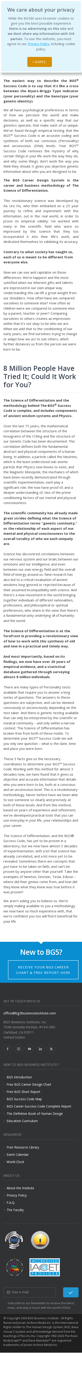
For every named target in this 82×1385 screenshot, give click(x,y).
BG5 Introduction (19, 1077)
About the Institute (20, 1188)
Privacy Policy (38, 43)
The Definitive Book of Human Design (35, 1113)
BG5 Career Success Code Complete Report (39, 1106)
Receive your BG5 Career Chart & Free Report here (43, 970)
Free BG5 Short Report (23, 1092)
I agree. (40, 62)
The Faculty (15, 1210)
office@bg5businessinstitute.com (29, 1013)
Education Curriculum (22, 1121)
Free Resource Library (23, 1147)
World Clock (15, 1162)
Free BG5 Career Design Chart (29, 1084)
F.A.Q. (11, 1202)
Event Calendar (18, 1154)
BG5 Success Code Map (24, 1099)
